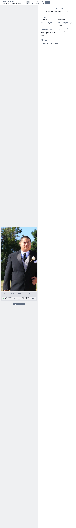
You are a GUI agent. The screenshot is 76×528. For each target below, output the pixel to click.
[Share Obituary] (70, 2)
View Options (15, 298)
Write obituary (46, 43)
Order (33, 298)
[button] (19, 258)
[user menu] (72, 2)
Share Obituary (20, 304)
